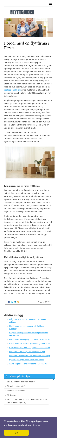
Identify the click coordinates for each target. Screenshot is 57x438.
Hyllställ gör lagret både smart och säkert (26, 360)
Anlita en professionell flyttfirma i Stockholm (28, 364)
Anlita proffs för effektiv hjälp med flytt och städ (29, 343)
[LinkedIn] (15, 302)
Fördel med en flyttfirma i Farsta (26, 45)
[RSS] (18, 302)
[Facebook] (9, 302)
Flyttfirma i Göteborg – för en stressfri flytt (27, 352)
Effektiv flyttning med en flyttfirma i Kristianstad (29, 347)
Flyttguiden (22, 12)
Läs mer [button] (36, 425)
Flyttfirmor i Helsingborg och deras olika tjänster (29, 339)
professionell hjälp (12, 90)
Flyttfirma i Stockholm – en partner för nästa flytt (29, 356)
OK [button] (16, 433)
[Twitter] (12, 302)
